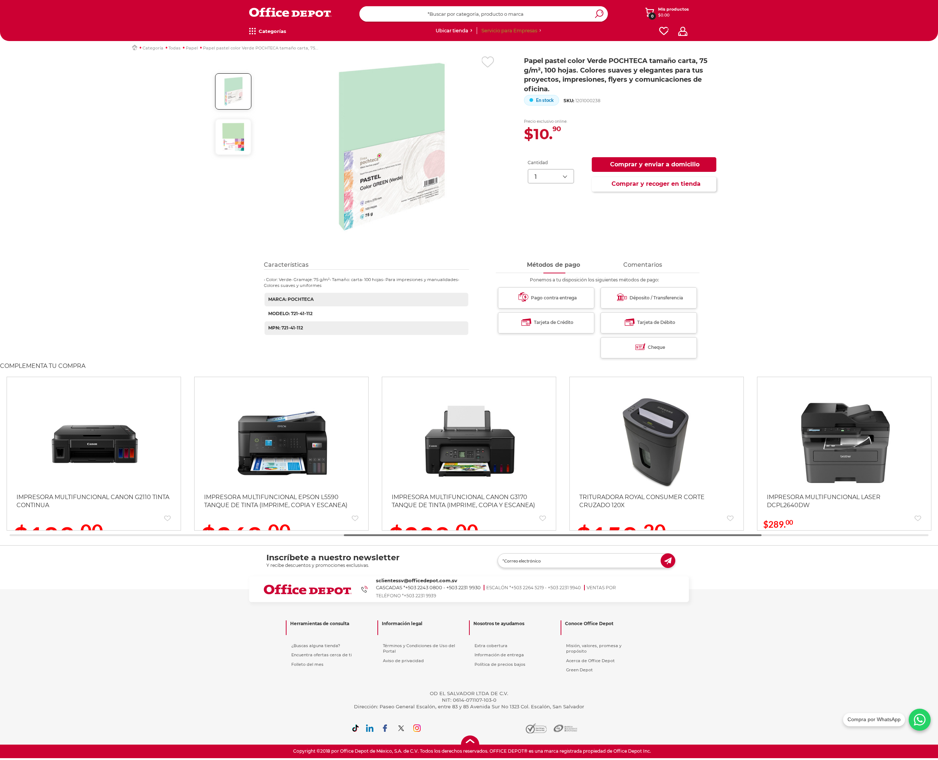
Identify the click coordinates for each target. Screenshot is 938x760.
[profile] (682, 31)
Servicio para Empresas (509, 30)
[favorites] (664, 31)
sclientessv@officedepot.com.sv (416, 580)
